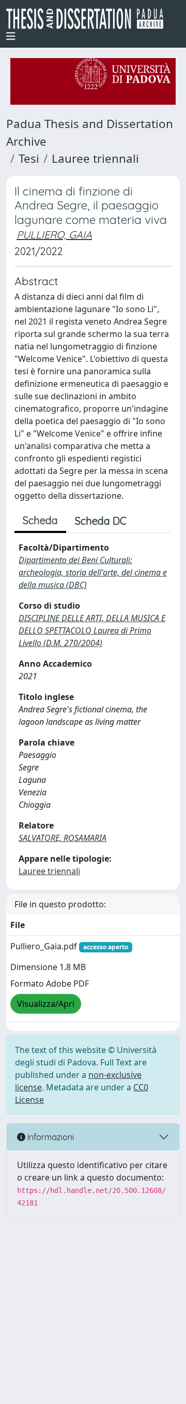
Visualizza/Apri (45, 1003)
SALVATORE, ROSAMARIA (62, 838)
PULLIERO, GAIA (54, 234)
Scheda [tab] (40, 520)
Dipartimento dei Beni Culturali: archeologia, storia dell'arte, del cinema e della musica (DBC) (93, 572)
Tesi (29, 158)
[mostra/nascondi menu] (11, 36)
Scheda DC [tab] (101, 520)
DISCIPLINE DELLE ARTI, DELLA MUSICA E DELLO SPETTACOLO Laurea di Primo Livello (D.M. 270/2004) (92, 630)
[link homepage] (89, 18)
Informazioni (49, 1137)
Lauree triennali (95, 158)
